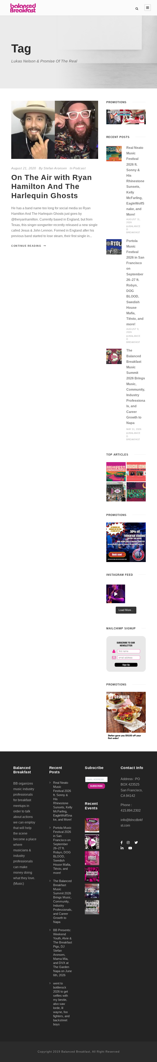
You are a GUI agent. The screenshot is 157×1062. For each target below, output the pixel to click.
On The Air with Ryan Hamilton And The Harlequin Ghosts (51, 186)
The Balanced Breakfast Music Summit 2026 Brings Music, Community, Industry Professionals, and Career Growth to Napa (62, 901)
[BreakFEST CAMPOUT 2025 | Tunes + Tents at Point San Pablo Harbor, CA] (116, 471)
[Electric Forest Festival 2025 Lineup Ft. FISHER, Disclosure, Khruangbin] (136, 491)
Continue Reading (26, 245)
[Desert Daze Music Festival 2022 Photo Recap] (116, 491)
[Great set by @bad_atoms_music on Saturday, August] (115, 594)
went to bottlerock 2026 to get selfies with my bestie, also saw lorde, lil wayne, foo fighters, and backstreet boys (61, 1004)
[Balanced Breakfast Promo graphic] (126, 542)
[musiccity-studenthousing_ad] (126, 116)
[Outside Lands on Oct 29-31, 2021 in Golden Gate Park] (136, 471)
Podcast (79, 168)
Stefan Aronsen (55, 168)
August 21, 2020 (23, 168)
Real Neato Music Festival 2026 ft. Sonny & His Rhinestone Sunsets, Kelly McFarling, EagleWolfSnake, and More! (135, 181)
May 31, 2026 (133, 429)
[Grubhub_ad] (126, 715)
